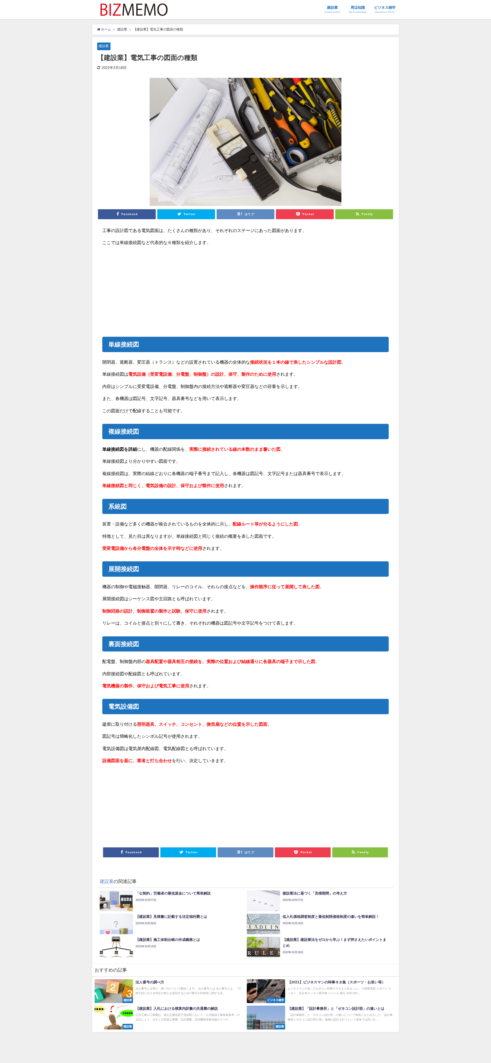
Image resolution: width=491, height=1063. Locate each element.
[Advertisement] (174, 289)
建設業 (104, 46)
